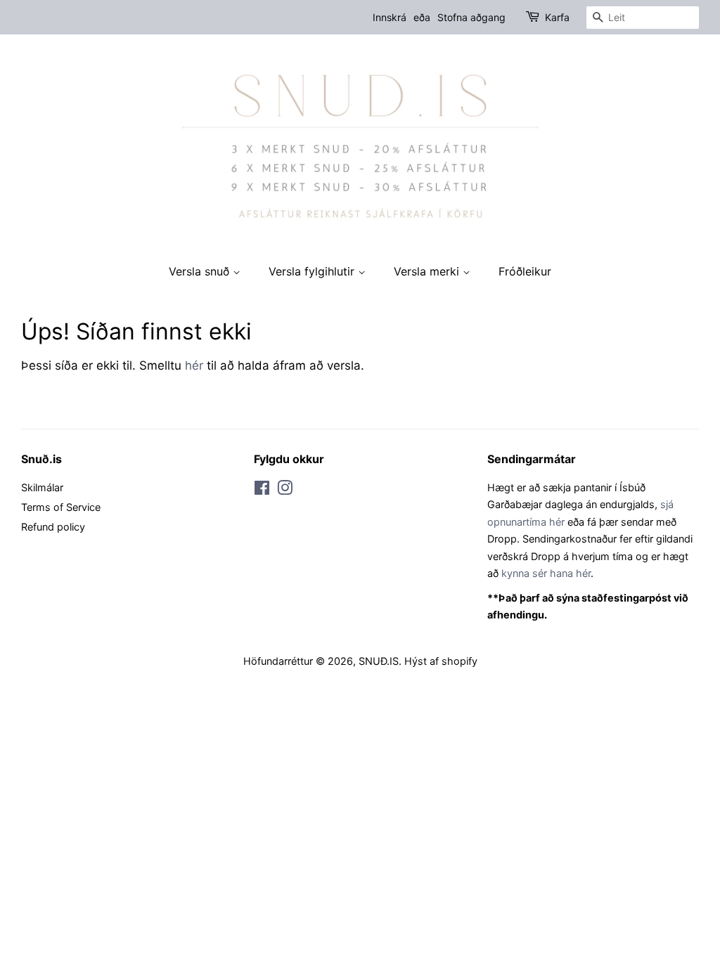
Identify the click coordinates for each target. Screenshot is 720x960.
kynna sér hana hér (546, 573)
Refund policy (53, 527)
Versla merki (428, 271)
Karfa (557, 17)
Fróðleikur (525, 271)
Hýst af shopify (440, 661)
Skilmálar (42, 487)
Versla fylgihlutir (313, 271)
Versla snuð (201, 271)
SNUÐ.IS (379, 661)
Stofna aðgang (471, 17)
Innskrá (389, 17)
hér (194, 365)
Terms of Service (61, 507)
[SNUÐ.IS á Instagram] (284, 490)
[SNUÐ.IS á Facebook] (262, 490)
